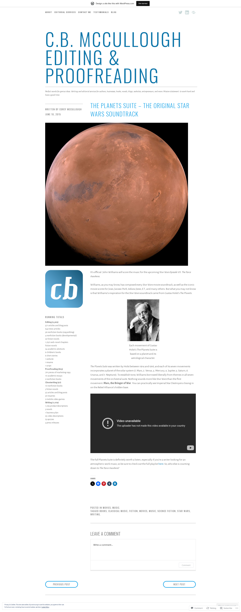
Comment (186, 565)
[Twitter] (180, 12)
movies (143, 511)
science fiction (166, 511)
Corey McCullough (70, 109)
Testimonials (101, 12)
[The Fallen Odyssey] (193, 12)
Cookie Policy (45, 607)
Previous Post (57, 584)
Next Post (174, 584)
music (152, 511)
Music (115, 507)
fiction (133, 511)
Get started (142, 3)
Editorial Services (65, 12)
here (160, 463)
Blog (113, 12)
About (48, 12)
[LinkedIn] (187, 12)
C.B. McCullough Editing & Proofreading (113, 57)
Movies (107, 507)
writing (95, 514)
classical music (118, 511)
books (103, 511)
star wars (183, 511)
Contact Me (84, 12)
